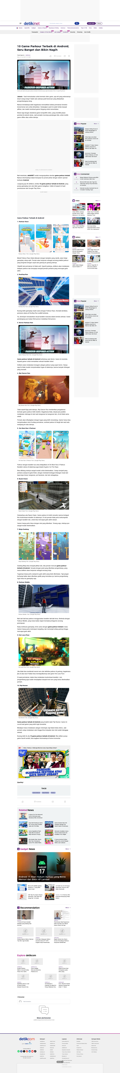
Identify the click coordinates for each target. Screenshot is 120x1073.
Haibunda (93, 1045)
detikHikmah (53, 1056)
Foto (90, 28)
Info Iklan (79, 1052)
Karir (78, 1045)
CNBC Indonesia (95, 1043)
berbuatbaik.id (65, 1041)
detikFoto (52, 1054)
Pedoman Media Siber (82, 1043)
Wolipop (52, 1047)
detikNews (42, 1041)
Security (72, 32)
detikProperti (43, 1058)
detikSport (42, 1052)
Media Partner (80, 1049)
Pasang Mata (65, 1043)
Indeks (101, 28)
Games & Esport (43, 27)
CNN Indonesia (94, 1041)
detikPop (52, 1058)
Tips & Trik (84, 28)
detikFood (52, 1043)
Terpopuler (35, 32)
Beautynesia (94, 1047)
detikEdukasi (43, 1043)
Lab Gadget (58, 31)
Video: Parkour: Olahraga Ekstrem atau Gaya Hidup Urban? (40, 747)
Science (63, 28)
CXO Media (94, 1052)
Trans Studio (65, 1054)
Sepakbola (42, 1054)
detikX (51, 1049)
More (67, 849)
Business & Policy (54, 28)
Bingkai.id (64, 1056)
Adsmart (64, 1045)
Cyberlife (27, 28)
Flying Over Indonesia (67, 1060)
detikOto (42, 1056)
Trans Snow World (66, 1052)
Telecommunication (73, 28)
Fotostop (79, 32)
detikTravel (52, 1041)
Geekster (66, 31)
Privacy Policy (80, 1054)
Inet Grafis (87, 32)
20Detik (51, 1052)
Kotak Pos (79, 1047)
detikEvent (64, 1047)
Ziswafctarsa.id (65, 1058)
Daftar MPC (91, 23)
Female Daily (94, 1049)
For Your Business (66, 1062)
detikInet (42, 1047)
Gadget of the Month (46, 31)
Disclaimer (79, 1056)
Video (95, 28)
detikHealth (52, 1045)
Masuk (99, 23)
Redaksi (78, 1041)
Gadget (34, 28)
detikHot (42, 1049)
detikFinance (43, 1045)
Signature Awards (66, 1049)
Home (20, 28)
